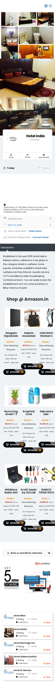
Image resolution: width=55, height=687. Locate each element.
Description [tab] (7, 247)
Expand (46, 168)
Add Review (43, 157)
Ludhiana (23, 622)
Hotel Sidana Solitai (25, 656)
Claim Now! (35, 231)
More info (14, 363)
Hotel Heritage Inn (24, 643)
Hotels (34, 619)
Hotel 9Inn (20, 615)
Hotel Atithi (20, 629)
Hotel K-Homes (22, 670)
